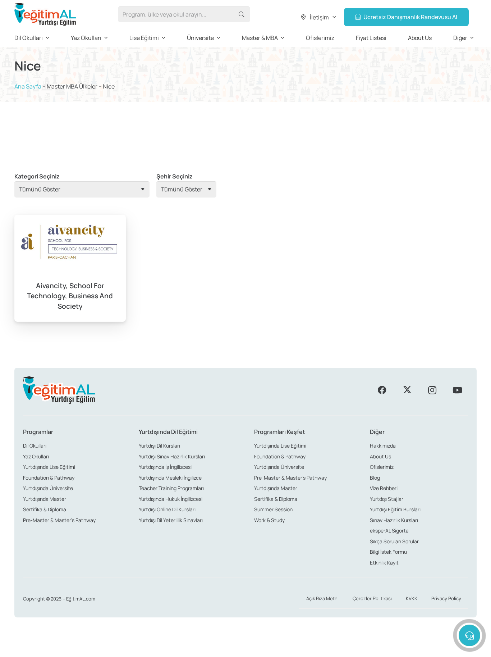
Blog (375, 477)
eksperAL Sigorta (389, 530)
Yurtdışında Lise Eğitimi (49, 466)
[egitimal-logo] (45, 14)
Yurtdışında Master (44, 498)
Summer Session (273, 509)
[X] (407, 390)
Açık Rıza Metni (322, 598)
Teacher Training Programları (171, 488)
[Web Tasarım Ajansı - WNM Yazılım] (245, 649)
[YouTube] (457, 390)
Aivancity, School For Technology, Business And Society (70, 296)
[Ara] (242, 14)
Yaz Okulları (36, 456)
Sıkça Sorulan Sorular (394, 541)
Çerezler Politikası (372, 598)
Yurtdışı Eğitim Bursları (395, 509)
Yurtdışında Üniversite (48, 488)
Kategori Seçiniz (37, 176)
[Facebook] (382, 390)
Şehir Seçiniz (174, 176)
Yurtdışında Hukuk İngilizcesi (170, 498)
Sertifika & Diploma (44, 509)
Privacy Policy (446, 598)
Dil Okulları (34, 445)
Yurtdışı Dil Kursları (159, 445)
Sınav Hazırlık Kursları (394, 520)
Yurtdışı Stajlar (386, 498)
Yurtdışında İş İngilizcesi (165, 466)
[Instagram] (432, 390)
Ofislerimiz (382, 466)
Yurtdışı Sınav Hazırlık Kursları (172, 456)
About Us (380, 456)
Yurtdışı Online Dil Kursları (167, 509)
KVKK (411, 598)
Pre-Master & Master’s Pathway (59, 520)
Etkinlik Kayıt (384, 562)
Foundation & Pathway (48, 477)
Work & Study (269, 520)
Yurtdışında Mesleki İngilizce (170, 477)
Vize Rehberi (384, 488)
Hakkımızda (383, 445)
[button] (317, 17)
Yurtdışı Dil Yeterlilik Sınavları (171, 520)
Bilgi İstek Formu (388, 551)
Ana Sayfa (27, 86)
